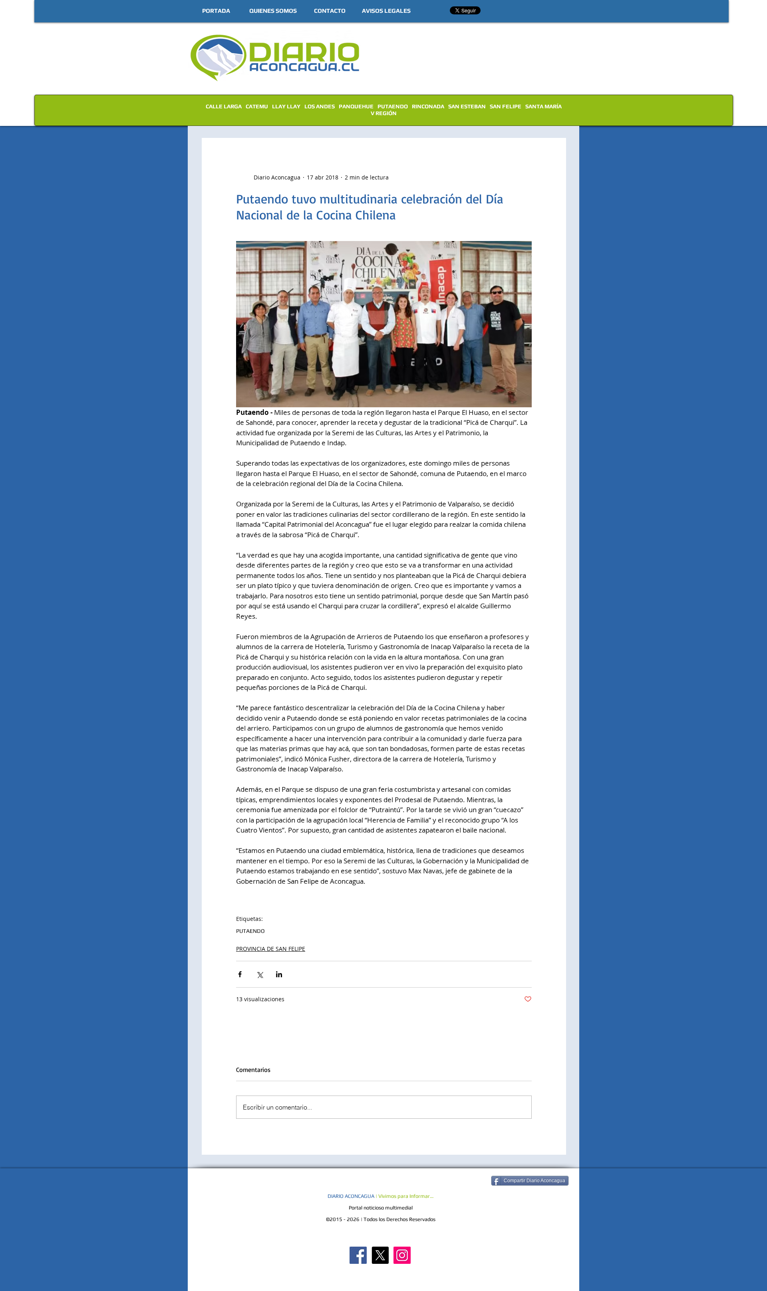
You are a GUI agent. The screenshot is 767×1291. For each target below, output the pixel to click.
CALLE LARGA (224, 106)
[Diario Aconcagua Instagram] (402, 1255)
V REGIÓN (384, 113)
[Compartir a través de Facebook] (240, 974)
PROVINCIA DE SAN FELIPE (270, 948)
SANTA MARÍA (543, 106)
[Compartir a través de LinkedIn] (279, 974)
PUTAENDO (393, 106)
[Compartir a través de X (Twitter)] (259, 974)
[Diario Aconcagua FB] (358, 1255)
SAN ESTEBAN (467, 106)
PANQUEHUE (356, 106)
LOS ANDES (319, 106)
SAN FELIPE (505, 106)
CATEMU (257, 106)
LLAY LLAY (286, 106)
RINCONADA (428, 106)
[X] (380, 1255)
